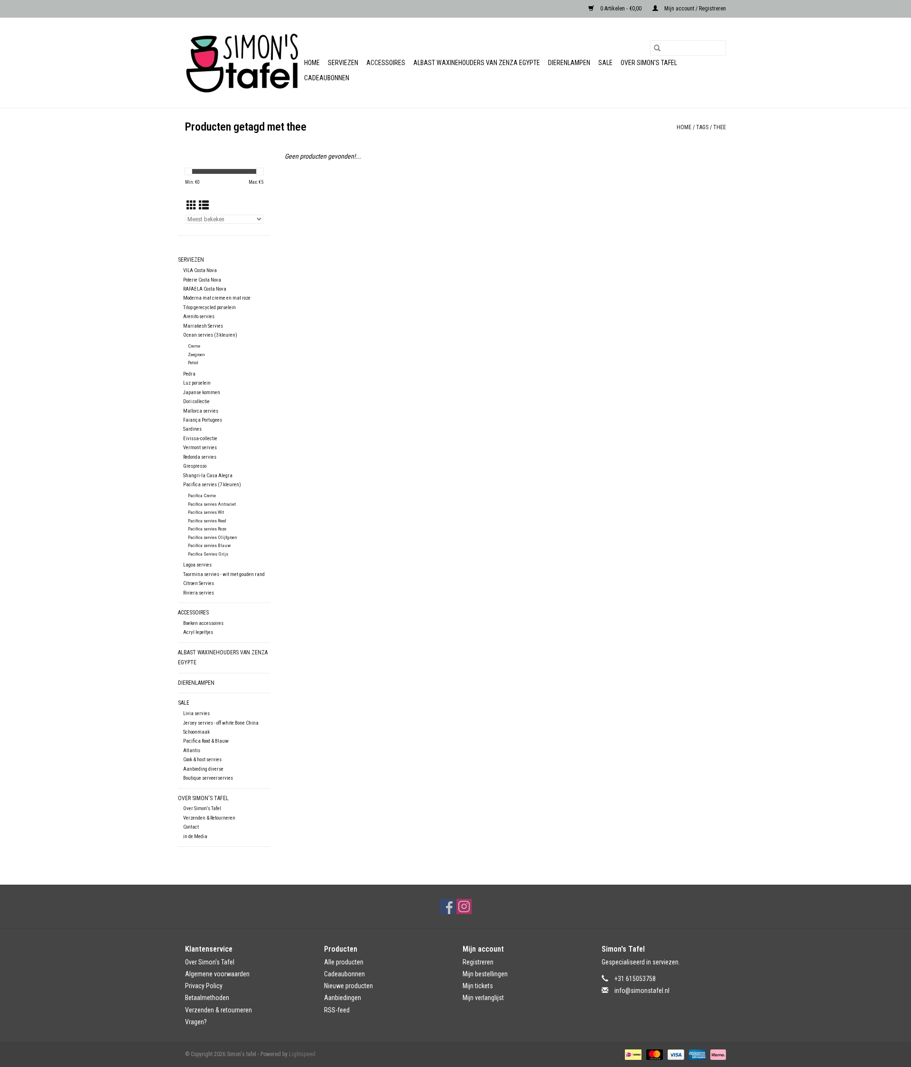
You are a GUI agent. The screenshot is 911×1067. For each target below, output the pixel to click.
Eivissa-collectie (200, 438)
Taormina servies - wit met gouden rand (224, 574)
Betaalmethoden (207, 997)
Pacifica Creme (202, 495)
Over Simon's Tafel (649, 62)
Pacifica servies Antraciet (212, 504)
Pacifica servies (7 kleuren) (212, 485)
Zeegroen (196, 354)
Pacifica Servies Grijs (208, 554)
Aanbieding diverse (203, 769)
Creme (194, 346)
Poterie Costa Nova (202, 280)
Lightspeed (302, 1054)
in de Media (195, 836)
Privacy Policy (204, 986)
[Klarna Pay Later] (716, 1054)
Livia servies (196, 713)
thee (719, 127)
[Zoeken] (657, 48)
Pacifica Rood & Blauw (206, 741)
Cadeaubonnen (326, 78)
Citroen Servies (198, 583)
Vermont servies (200, 447)
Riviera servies (198, 593)
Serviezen (343, 62)
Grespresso (194, 466)
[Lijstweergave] (204, 205)
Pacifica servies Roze (207, 528)
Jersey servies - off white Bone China (221, 723)
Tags (702, 127)
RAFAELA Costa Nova (204, 289)
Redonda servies (199, 457)
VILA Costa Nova (200, 270)
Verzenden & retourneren (218, 1010)
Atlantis (191, 750)
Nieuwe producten (348, 986)
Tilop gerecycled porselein (209, 307)
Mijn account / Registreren (694, 8)
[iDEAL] (632, 1054)
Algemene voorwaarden (217, 974)
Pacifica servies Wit (206, 512)
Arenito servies (198, 316)
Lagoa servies (197, 565)
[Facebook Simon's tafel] (447, 906)
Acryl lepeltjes (198, 632)
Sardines (192, 429)
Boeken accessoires (203, 623)
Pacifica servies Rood (207, 520)
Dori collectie (196, 401)
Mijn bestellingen (485, 974)
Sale (605, 62)
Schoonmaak (196, 732)
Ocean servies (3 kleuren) (210, 335)
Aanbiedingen (342, 997)
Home (312, 62)
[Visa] (675, 1054)
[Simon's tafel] (243, 63)
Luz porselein (197, 383)
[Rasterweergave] (191, 205)
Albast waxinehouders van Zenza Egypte (476, 62)
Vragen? (196, 1022)
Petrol (193, 362)
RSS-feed (337, 1010)
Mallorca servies (200, 411)
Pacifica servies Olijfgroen (212, 537)
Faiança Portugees (202, 420)
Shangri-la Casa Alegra (207, 475)
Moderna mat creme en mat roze (217, 298)
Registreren (478, 962)
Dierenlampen (569, 62)
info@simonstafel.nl (641, 990)
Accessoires (385, 62)
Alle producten (343, 962)
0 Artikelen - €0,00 (621, 8)
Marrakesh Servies (203, 326)
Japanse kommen (201, 392)
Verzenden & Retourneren (209, 818)
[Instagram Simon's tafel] (464, 906)
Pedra (189, 374)
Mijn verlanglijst (483, 997)
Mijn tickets (478, 986)
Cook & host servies (202, 759)
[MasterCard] (653, 1054)
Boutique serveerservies (208, 778)
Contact (191, 827)
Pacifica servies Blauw (209, 545)
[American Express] (696, 1054)
